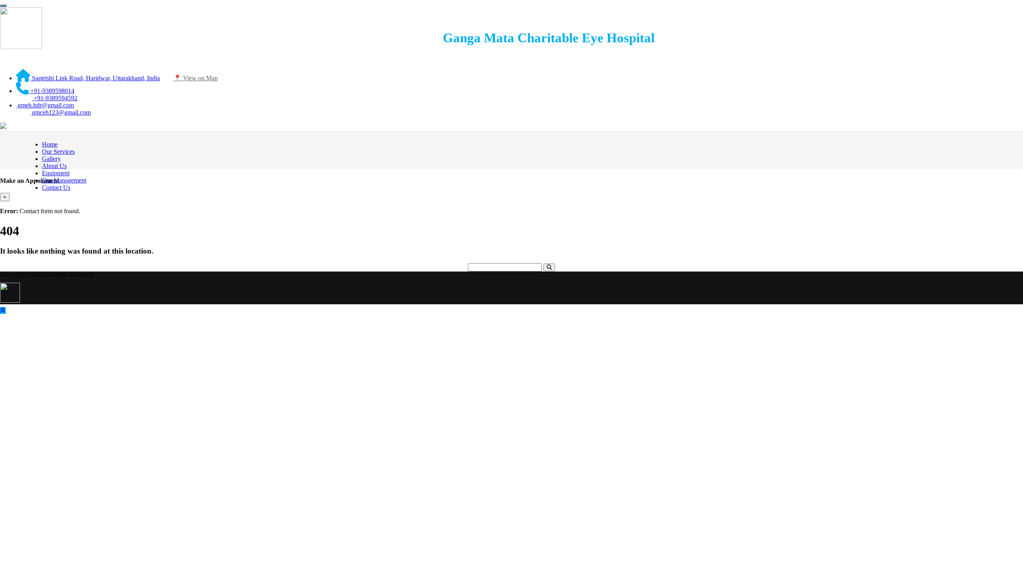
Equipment (56, 173)
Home (50, 144)
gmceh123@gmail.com (60, 112)
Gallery (51, 158)
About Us (54, 166)
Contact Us (56, 187)
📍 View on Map (195, 78)
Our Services (58, 151)
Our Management (64, 180)
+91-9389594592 (55, 98)
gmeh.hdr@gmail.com (45, 105)
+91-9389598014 (51, 90)
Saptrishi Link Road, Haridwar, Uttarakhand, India (95, 78)
